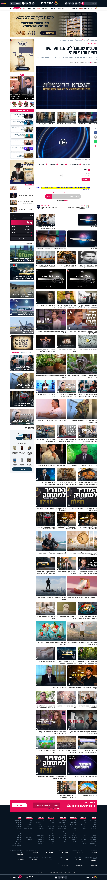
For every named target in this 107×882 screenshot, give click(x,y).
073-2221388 (65, 853)
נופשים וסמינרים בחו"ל (63, 864)
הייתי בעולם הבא (73, 841)
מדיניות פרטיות (93, 820)
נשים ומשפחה (29, 818)
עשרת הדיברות (51, 826)
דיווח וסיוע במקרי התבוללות (47, 857)
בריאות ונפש (51, 835)
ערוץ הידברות (93, 822)
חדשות (85, 8)
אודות (95, 845)
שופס (46, 8)
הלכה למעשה (74, 826)
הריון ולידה (30, 835)
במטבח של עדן (73, 824)
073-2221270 (20, 859)
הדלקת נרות (29, 826)
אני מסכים (62, 201)
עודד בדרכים (74, 820)
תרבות (85, 835)
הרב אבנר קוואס (41, 841)
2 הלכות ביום (93, 828)
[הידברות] (49, 3)
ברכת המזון (19, 828)
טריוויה (64, 835)
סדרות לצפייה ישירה (62, 828)
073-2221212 (79, 853)
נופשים (94, 835)
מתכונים (30, 822)
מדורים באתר (83, 818)
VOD (91, 8)
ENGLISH (30, 8)
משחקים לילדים (63, 831)
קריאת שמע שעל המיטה (16, 845)
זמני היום (53, 8)
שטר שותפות (80, 8)
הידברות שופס (93, 839)
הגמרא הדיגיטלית (41, 164)
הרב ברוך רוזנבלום (40, 835)
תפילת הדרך (18, 837)
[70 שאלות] (26, 3)
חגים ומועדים (83, 841)
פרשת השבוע (83, 839)
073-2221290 (35, 859)
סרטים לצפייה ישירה (62, 826)
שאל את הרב (58, 8)
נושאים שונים (51, 818)
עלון (49, 8)
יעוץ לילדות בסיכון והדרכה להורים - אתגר (17, 851)
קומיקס (64, 833)
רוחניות (84, 828)
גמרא (53, 824)
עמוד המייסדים (93, 841)
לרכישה (19, 438)
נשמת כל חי (18, 841)
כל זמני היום (22, 238)
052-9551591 (64, 859)
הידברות (94, 818)
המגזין (85, 822)
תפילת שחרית (18, 820)
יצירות (65, 839)
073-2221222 (94, 853)
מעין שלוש (19, 831)
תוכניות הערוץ (73, 818)
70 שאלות (63, 8)
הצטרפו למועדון (16, 8)
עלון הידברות (93, 824)
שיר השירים (18, 839)
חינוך (53, 833)
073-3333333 (94, 866)
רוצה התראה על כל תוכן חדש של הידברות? (63, 193)
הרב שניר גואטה (40, 831)
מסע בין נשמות (74, 833)
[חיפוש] (82, 3)
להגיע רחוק (74, 835)
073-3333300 (79, 859)
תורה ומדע (84, 833)
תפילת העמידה (18, 826)
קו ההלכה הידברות (78, 857)
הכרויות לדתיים (51, 839)
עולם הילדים (69, 8)
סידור (19, 818)
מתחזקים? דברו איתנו (15, 3)
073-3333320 (20, 854)
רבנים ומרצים (41, 818)
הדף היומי (62, 164)
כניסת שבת (93, 833)
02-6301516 (94, 861)
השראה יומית (74, 839)
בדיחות (64, 824)
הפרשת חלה (29, 839)
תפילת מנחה (18, 822)
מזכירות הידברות (94, 850)
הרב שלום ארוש (41, 839)
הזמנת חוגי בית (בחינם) (33, 857)
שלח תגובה (85, 179)
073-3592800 (49, 853)
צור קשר (34, 8)
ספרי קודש (52, 841)
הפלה (31, 833)
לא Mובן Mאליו (73, 822)
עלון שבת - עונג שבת (63, 850)
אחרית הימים (51, 837)
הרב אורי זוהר (41, 837)
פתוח (75, 828)
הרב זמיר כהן (74, 8)
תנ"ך (53, 822)
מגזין (89, 8)
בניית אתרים (25, 877)
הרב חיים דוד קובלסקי (74, 164)
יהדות (85, 820)
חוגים (65, 841)
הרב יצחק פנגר (41, 826)
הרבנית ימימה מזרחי (28, 828)
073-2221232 (35, 853)
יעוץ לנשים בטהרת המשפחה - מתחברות (91, 858)
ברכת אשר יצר (18, 843)
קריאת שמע (18, 833)
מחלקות (42, 8)
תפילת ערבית (18, 824)
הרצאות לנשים (29, 837)
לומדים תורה (51, 820)
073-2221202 (65, 866)
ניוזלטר (94, 826)
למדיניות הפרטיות (60, 201)
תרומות (38, 8)
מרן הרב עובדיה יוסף (40, 822)
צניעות (31, 831)
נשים (85, 826)
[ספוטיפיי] (23, 3)
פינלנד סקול (51, 828)
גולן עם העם (74, 831)
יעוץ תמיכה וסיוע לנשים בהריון (62, 857)
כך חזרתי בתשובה (73, 837)
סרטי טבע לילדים (62, 837)
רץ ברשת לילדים (62, 822)
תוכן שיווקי (84, 843)
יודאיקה (52, 843)
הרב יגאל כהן (41, 828)
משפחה (84, 831)
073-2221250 (79, 866)
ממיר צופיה (95, 864)
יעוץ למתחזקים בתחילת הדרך (32, 850)
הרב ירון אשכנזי (41, 833)
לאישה (31, 820)
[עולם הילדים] (33, 3)
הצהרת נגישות (93, 843)
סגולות (53, 831)
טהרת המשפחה (29, 824)
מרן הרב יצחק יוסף (40, 824)
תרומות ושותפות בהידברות (77, 850)
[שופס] (29, 3)
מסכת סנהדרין (53, 164)
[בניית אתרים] (32, 877)
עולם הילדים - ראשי (62, 820)
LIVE (25, 8)
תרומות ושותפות (93, 837)
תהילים (19, 835)
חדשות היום (83, 824)
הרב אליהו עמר (41, 843)
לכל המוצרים (22, 469)
